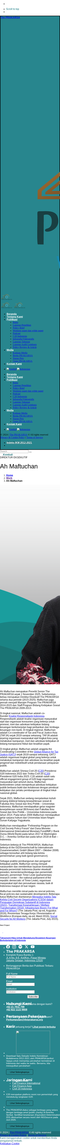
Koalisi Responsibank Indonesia (26, 716)
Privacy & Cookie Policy (12, 437)
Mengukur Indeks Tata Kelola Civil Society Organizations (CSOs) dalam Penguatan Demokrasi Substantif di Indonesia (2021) (28, 900)
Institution (11, 989)
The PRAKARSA (18, 434)
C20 (41, 771)
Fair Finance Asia (22, 1086)
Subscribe (33, 997)
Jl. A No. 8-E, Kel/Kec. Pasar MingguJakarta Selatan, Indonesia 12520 (26, 959)
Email (9, 981)
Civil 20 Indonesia (22, 1088)
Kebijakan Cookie (10, 1143)
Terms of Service (34, 437)
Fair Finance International (26, 1083)
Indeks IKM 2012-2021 (19, 442)
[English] (11, 369)
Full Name (12, 973)
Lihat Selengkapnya (19, 1072)
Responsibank (20, 1080)
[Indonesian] (23, 369)
